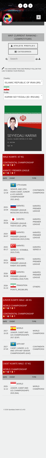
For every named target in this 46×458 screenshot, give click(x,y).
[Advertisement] (23, 434)
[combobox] (23, 82)
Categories (24, 52)
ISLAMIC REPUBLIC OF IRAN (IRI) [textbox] (22, 82)
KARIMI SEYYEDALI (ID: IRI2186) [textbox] (22, 97)
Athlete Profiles (24, 46)
